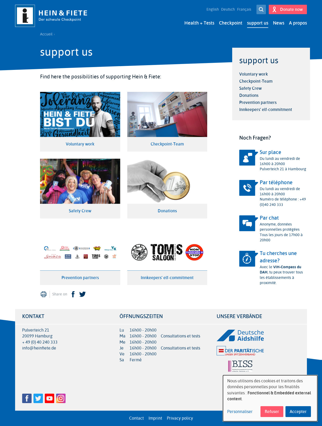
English (212, 9)
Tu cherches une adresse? (278, 257)
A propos (298, 23)
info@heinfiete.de (39, 348)
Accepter (298, 412)
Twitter (82, 294)
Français (244, 9)
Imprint (155, 418)
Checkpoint (230, 23)
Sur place (270, 152)
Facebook (73, 294)
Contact (136, 418)
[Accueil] (53, 16)
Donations (248, 95)
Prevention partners (258, 102)
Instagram (61, 398)
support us (257, 23)
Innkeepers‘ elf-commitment (265, 109)
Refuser (272, 412)
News (278, 23)
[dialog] (270, 398)
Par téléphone (276, 182)
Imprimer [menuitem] (43, 294)
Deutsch (228, 9)
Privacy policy (180, 418)
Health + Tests (199, 23)
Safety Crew (250, 88)
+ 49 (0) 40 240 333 (40, 342)
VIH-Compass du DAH (280, 269)
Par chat (269, 218)
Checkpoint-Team (255, 81)
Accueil (46, 34)
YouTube (49, 398)
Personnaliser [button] (240, 412)
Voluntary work (253, 74)
